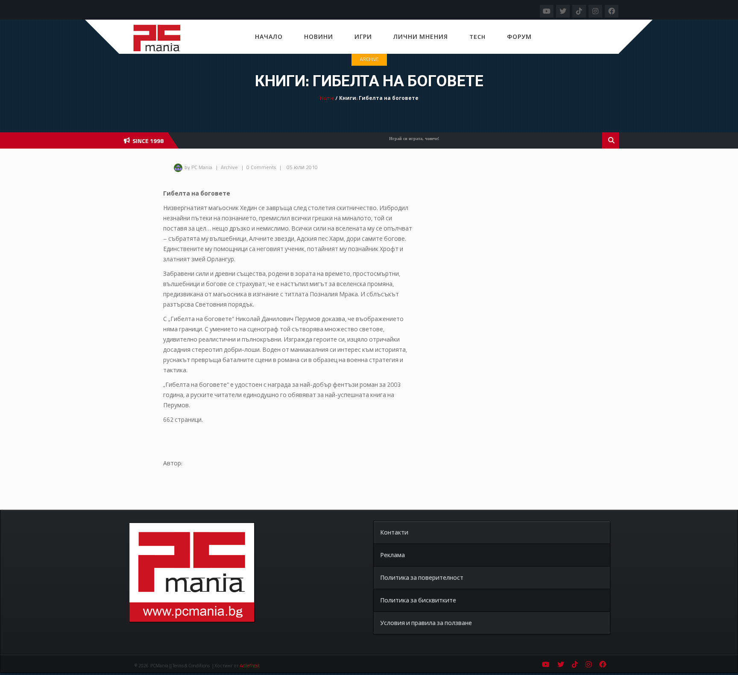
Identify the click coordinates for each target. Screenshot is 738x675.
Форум (519, 36)
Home (327, 98)
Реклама (392, 554)
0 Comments (261, 167)
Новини (318, 36)
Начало (269, 36)
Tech (477, 36)
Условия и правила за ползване (426, 622)
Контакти (394, 532)
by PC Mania (198, 167)
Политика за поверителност (421, 577)
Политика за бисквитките (418, 600)
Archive (369, 59)
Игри (363, 36)
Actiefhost (250, 665)
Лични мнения (420, 36)
